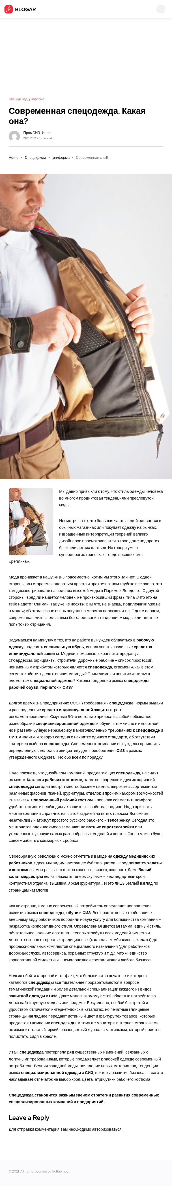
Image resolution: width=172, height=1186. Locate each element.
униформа (61, 157)
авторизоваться (107, 1129)
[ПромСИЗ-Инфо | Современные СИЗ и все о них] (20, 8)
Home (14, 157)
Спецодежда (35, 157)
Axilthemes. (60, 1171)
